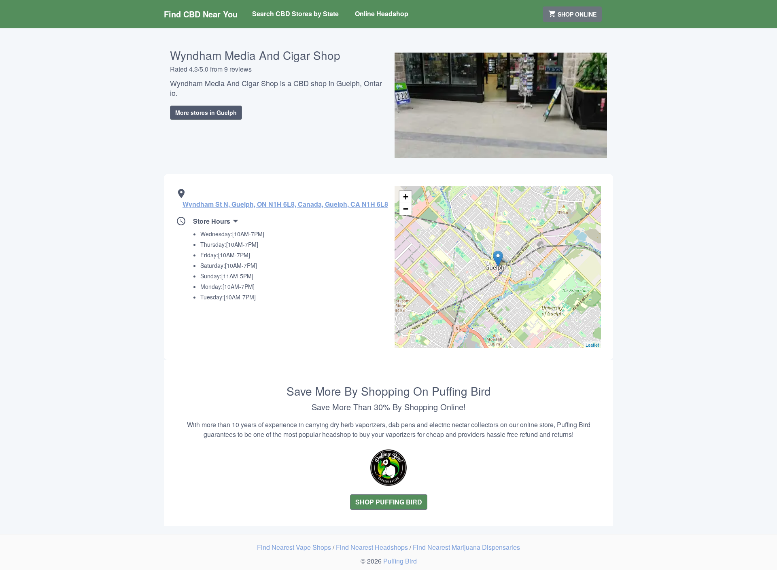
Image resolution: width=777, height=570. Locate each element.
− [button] (405, 209)
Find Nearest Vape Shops (295, 547)
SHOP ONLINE (576, 14)
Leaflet (592, 344)
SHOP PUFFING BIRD (388, 501)
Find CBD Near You (201, 14)
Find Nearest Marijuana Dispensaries (466, 547)
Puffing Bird (400, 561)
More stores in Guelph (206, 112)
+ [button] (405, 197)
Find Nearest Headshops (373, 547)
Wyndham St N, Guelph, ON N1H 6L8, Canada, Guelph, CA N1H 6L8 (285, 204)
